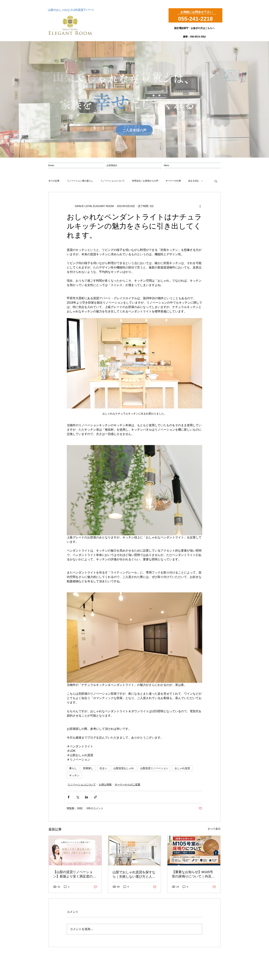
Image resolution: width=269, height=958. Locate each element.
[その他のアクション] (200, 206)
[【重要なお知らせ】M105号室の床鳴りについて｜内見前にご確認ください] (193, 850)
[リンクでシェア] (95, 797)
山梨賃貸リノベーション (154, 768)
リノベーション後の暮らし (80, 181)
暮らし (73, 768)
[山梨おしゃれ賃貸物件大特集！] (134, 850)
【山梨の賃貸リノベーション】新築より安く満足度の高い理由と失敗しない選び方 (74, 874)
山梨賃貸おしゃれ (123, 768)
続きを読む (193, 181)
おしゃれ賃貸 (182, 768)
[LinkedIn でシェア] (86, 797)
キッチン (74, 775)
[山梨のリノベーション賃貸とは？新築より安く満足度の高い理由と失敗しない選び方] (75, 850)
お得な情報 (105, 784)
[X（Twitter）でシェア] (77, 797)
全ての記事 (53, 181)
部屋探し (88, 768)
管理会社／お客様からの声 (145, 181)
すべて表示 (214, 828)
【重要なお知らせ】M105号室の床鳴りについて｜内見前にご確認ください (193, 874)
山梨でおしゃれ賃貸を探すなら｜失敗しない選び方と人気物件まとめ (134, 874)
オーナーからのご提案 (127, 784)
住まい (103, 768)
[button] (216, 181)
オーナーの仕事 (173, 181)
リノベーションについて (112, 181)
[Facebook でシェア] (68, 797)
